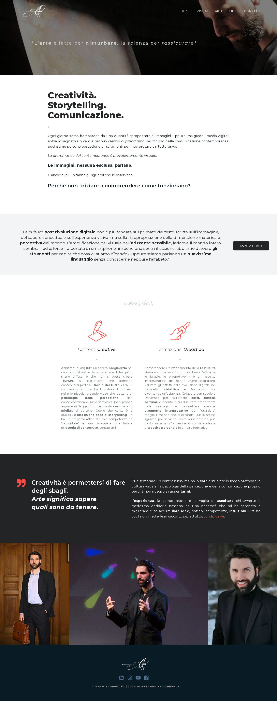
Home (186, 11)
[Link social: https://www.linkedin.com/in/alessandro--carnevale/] (123, 678)
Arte (219, 11)
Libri (233, 11)
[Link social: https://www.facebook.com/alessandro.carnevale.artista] (148, 678)
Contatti (252, 11)
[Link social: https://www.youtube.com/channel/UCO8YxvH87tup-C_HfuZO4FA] (139, 678)
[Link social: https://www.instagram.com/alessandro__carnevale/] (131, 678)
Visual (203, 11)
